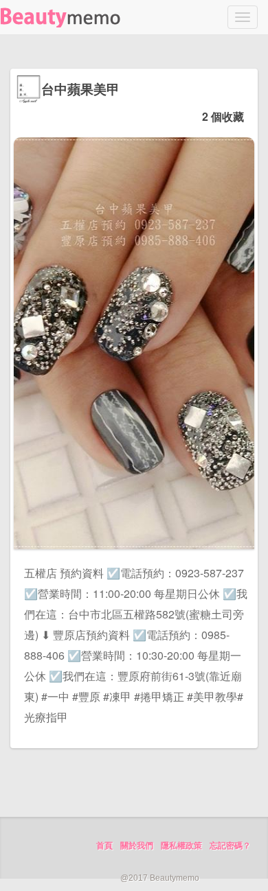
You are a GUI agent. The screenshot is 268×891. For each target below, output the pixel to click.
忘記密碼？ (230, 845)
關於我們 (136, 845)
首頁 (104, 845)
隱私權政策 (181, 845)
